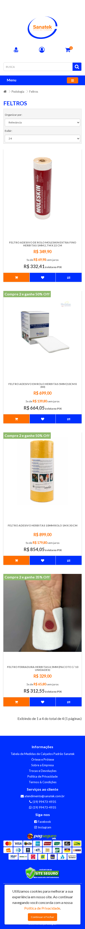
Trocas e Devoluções (42, 771)
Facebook (44, 821)
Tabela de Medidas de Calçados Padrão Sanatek (43, 754)
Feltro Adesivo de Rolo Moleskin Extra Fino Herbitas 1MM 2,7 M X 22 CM (42, 244)
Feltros (33, 91)
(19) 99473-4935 (44, 802)
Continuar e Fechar (42, 917)
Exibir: (8, 130)
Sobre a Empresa (42, 765)
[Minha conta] (42, 50)
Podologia (18, 91)
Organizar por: (13, 114)
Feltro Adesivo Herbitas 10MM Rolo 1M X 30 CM (42, 525)
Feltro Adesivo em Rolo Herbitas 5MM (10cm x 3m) (42, 385)
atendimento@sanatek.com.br (44, 796)
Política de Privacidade (42, 776)
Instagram (44, 827)
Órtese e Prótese (42, 759)
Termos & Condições (42, 782)
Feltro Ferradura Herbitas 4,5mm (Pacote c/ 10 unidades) (42, 668)
